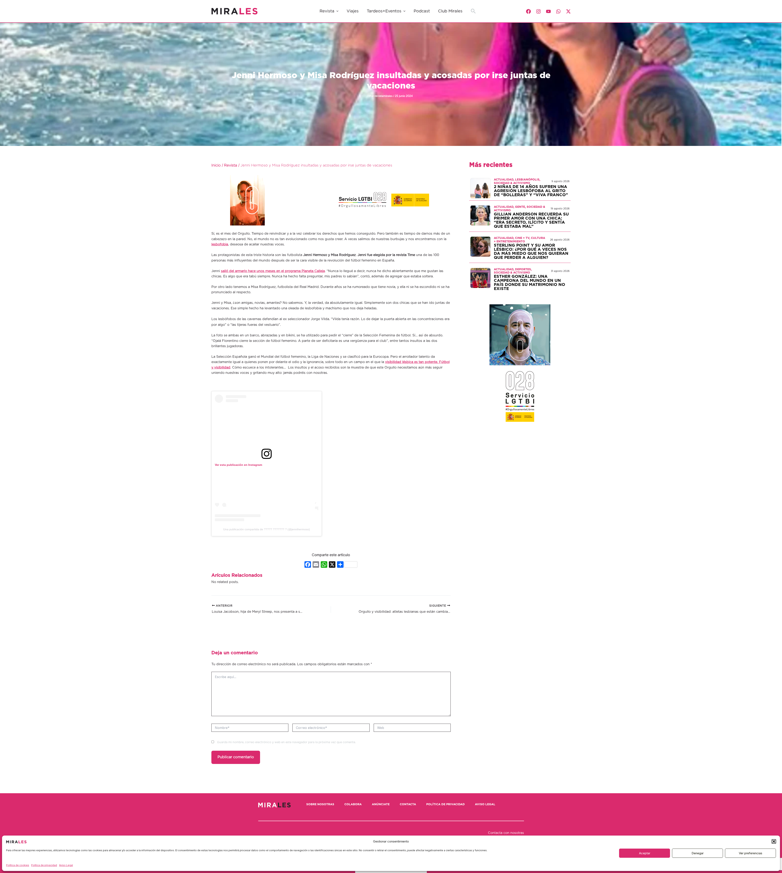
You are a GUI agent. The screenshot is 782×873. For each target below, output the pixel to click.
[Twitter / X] (568, 11)
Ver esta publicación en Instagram (238, 464)
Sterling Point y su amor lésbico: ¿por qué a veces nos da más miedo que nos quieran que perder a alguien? (531, 251)
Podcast (422, 11)
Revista (327, 11)
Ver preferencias (750, 853)
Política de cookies (17, 865)
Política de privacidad (44, 865)
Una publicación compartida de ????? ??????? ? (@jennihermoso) (266, 529)
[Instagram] (538, 11)
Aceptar (644, 853)
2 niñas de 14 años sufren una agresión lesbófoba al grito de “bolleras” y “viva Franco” (531, 191)
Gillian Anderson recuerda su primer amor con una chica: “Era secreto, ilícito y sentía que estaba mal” (531, 220)
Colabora (353, 804)
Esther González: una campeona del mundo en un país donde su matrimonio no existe (529, 283)
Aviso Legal (66, 865)
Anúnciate (381, 804)
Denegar (698, 853)
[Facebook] (528, 11)
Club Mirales (450, 11)
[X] (332, 565)
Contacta (408, 804)
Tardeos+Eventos (384, 11)
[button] (774, 841)
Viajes (353, 11)
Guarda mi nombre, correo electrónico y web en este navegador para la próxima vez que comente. (286, 742)
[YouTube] (548, 11)
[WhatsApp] (558, 11)
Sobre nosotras (320, 804)
